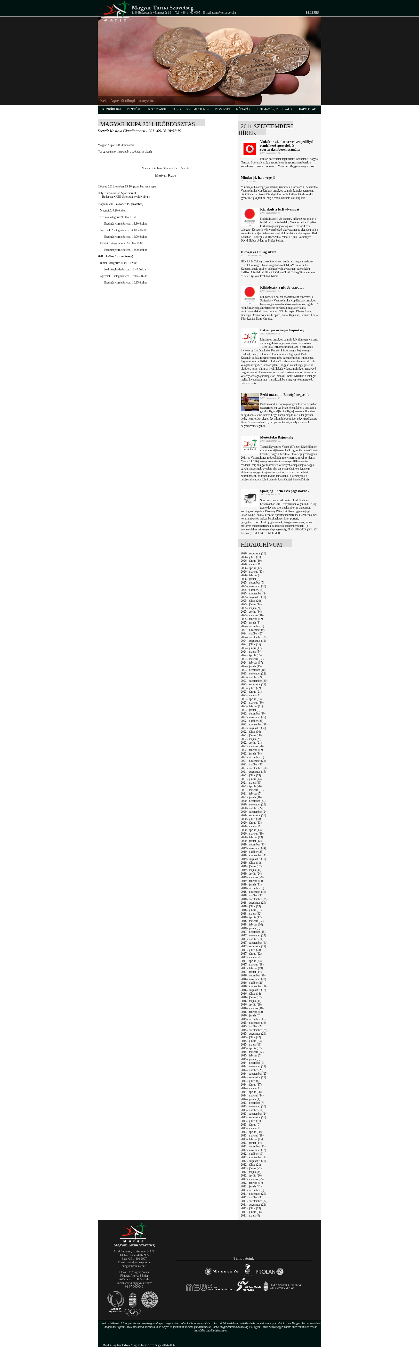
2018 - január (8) (250, 928)
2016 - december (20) (253, 975)
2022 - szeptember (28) (254, 724)
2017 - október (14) (252, 939)
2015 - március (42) (252, 1052)
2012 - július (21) (251, 1164)
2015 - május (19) (251, 1044)
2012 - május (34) (251, 1172)
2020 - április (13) (251, 830)
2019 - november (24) (253, 848)
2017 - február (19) (252, 968)
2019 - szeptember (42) (254, 855)
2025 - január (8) (250, 622)
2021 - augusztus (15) (253, 771)
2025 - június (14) (251, 604)
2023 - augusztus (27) (253, 684)
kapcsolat (307, 109)
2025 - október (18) (252, 590)
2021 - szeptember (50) (254, 768)
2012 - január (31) (251, 1186)
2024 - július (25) (251, 644)
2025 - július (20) (251, 600)
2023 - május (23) (251, 695)
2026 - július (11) (251, 557)
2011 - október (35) (252, 1197)
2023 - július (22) (251, 688)
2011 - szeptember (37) (254, 1201)
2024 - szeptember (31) (254, 637)
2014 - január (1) (250, 1099)
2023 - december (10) (253, 670)
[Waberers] (221, 1275)
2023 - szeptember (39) (254, 680)
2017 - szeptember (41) (254, 942)
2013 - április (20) (251, 1132)
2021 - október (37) (252, 764)
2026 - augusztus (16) (253, 553)
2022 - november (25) (253, 717)
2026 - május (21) (251, 564)
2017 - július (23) (251, 950)
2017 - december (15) (253, 931)
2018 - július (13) (251, 906)
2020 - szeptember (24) (254, 811)
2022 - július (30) (251, 731)
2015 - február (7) (251, 1055)
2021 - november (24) (253, 761)
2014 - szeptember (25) (254, 1073)
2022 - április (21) (251, 742)
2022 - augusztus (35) (253, 728)
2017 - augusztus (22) (253, 946)
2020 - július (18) (251, 819)
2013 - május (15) (251, 1128)
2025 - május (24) (251, 608)
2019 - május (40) (251, 870)
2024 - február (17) (252, 662)
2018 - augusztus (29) (253, 902)
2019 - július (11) (251, 862)
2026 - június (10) (251, 560)
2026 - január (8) (250, 579)
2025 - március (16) (252, 615)
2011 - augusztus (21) (253, 1204)
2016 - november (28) (253, 979)
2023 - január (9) (250, 710)
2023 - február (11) (252, 706)
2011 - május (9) (250, 1215)
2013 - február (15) (252, 1139)
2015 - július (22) (251, 1037)
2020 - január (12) (251, 841)
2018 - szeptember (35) (254, 899)
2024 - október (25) (252, 633)
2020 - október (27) (252, 808)
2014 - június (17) (251, 1084)
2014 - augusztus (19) (253, 1077)
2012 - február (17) (252, 1183)
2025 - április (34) (251, 611)
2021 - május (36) (251, 782)
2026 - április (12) (251, 568)
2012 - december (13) (253, 1146)
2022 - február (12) (252, 750)
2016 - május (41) (251, 1001)
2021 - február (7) (251, 793)
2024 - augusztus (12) (253, 640)
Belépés (312, 12)
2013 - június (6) (250, 1124)
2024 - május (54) (251, 651)
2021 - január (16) (251, 797)
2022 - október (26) (252, 720)
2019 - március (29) (252, 877)
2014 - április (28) (251, 1092)
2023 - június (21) (251, 691)
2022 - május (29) (251, 739)
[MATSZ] (134, 1242)
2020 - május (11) (251, 826)
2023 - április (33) (251, 699)
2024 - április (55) (251, 655)
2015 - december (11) (253, 1019)
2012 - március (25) (252, 1179)
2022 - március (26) (252, 746)
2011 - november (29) (253, 1193)
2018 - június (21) (251, 910)
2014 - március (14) (252, 1095)
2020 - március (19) (252, 833)
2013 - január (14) (251, 1142)
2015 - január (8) (250, 1059)
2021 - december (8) (252, 757)
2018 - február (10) (252, 924)
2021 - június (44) (251, 779)
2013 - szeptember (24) (254, 1113)
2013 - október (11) (252, 1110)
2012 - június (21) (251, 1168)
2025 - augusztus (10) (253, 597)
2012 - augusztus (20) (253, 1161)
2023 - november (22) (253, 673)
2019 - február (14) (252, 881)
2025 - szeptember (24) (254, 593)
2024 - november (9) (253, 630)
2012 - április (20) (251, 1175)
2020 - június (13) (251, 822)
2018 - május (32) (251, 913)
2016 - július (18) (251, 993)
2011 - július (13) (251, 1208)
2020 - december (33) (253, 801)
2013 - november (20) (253, 1106)
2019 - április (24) (251, 873)
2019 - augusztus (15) (253, 859)
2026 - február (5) (251, 575)
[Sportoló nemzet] (209, 1291)
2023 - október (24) (252, 677)
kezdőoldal (111, 109)
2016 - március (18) (252, 1008)
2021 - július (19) (251, 775)
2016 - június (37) (251, 997)
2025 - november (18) (253, 586)
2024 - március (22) (252, 659)
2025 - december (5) (252, 582)
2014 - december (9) (252, 1062)
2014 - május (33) (251, 1088)
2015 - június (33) (251, 1041)
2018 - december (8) (252, 888)
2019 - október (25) (252, 851)
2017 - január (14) (251, 972)
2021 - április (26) (251, 786)
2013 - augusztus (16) (253, 1117)
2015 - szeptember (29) (254, 1030)
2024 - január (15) (251, 666)
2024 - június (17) (251, 648)
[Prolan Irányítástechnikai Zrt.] (269, 1275)
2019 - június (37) (251, 866)
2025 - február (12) (252, 619)
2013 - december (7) (252, 1102)
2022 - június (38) (251, 735)
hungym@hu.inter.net (134, 1266)
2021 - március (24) (252, 790)
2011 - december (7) (252, 1190)
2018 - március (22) (252, 921)
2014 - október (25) (252, 1070)
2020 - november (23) (253, 804)
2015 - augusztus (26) (253, 1033)
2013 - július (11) (251, 1121)
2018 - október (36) (252, 895)
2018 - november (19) (253, 891)
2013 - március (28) (252, 1135)
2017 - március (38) (252, 964)
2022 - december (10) (253, 713)
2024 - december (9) (252, 626)
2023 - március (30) (252, 702)
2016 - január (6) (250, 1015)
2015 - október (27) (252, 1026)
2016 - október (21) (252, 982)
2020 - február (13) (252, 837)
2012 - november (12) (253, 1150)
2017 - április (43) (251, 961)
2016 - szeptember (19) (254, 986)
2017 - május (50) (251, 957)
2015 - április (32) (251, 1048)
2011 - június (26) (251, 1212)
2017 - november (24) (253, 935)
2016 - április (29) (251, 1004)
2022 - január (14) (251, 753)
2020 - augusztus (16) (253, 815)
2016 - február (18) (252, 1012)
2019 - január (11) (251, 884)
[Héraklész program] (247, 1275)
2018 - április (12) (251, 917)
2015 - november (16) (253, 1022)
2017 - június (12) (251, 953)
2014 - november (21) (253, 1066)
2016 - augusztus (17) (253, 990)
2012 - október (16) (252, 1153)
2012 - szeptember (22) (254, 1157)
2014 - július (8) (250, 1081)
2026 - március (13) (252, 571)
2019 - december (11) (253, 844)
